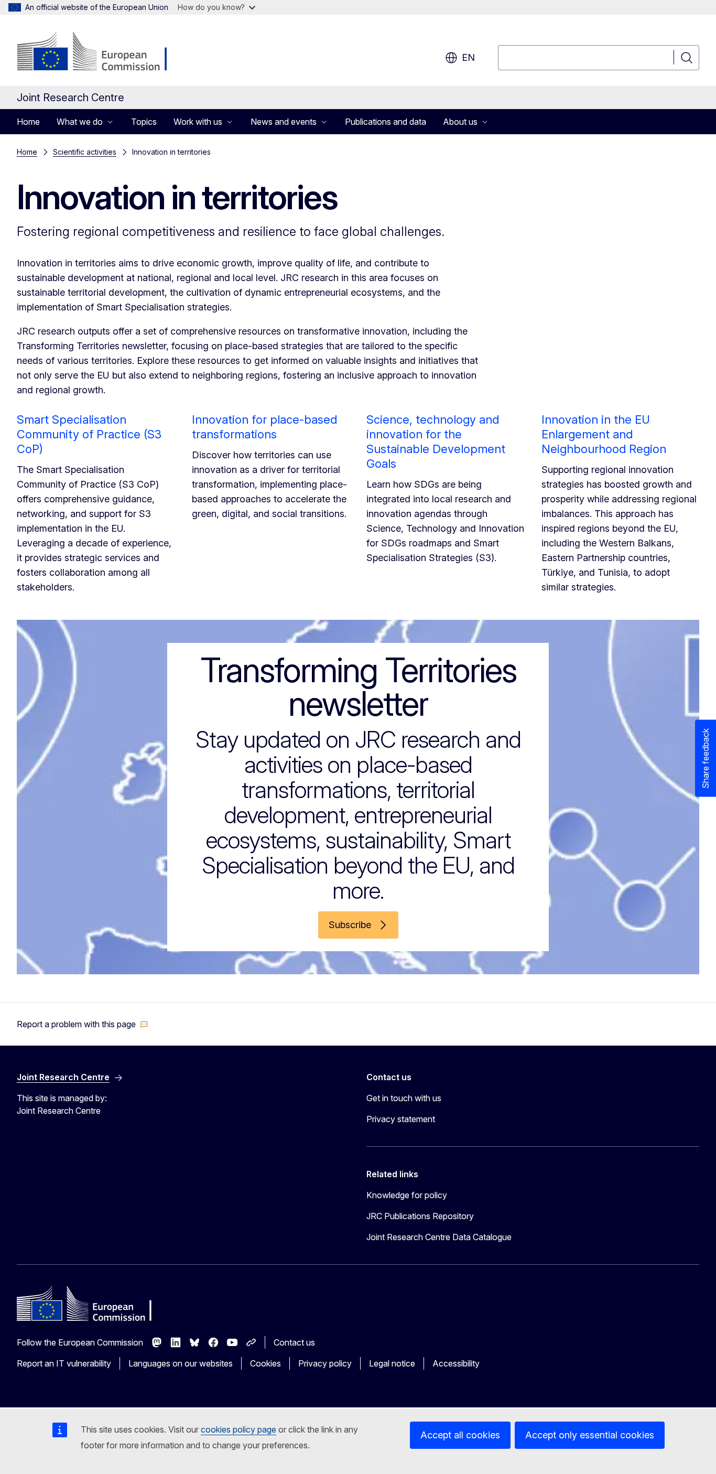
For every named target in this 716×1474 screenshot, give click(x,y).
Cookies (265, 1363)
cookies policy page (238, 1429)
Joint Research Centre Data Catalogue (439, 1237)
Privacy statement (400, 1119)
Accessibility (456, 1363)
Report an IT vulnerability (64, 1363)
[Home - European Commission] (101, 52)
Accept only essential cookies (589, 1434)
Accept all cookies (460, 1434)
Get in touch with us (403, 1098)
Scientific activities (84, 151)
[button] (82, 1024)
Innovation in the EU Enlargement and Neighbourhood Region (603, 434)
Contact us (294, 1342)
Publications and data (385, 121)
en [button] (468, 57)
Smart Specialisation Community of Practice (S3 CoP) (89, 434)
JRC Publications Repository (420, 1216)
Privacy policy (325, 1363)
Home (28, 121)
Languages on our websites (180, 1363)
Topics (144, 121)
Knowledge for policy (406, 1195)
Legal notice (392, 1363)
